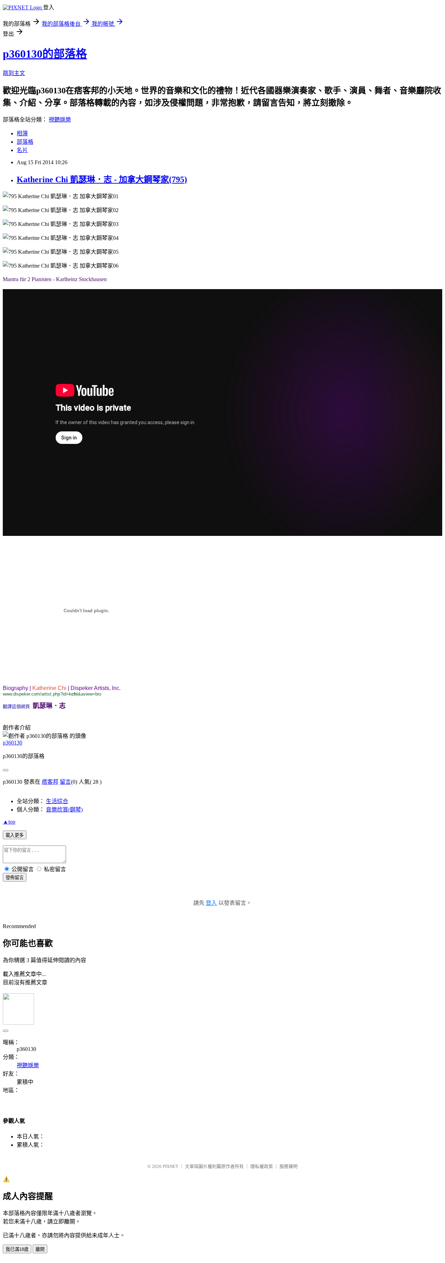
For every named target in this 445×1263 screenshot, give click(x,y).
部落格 (25, 142)
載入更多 (15, 835)
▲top (9, 822)
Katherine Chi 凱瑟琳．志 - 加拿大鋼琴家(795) (102, 179)
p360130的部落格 (45, 54)
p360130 (12, 743)
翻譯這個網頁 (16, 706)
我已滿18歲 (17, 1249)
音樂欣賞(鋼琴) (64, 809)
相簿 (22, 133)
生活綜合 (57, 801)
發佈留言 (15, 877)
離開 (39, 1249)
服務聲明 (289, 1166)
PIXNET (170, 1166)
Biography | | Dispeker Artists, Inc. (62, 688)
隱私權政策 (261, 1166)
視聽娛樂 (60, 120)
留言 (65, 782)
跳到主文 (14, 73)
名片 (22, 150)
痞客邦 (50, 782)
